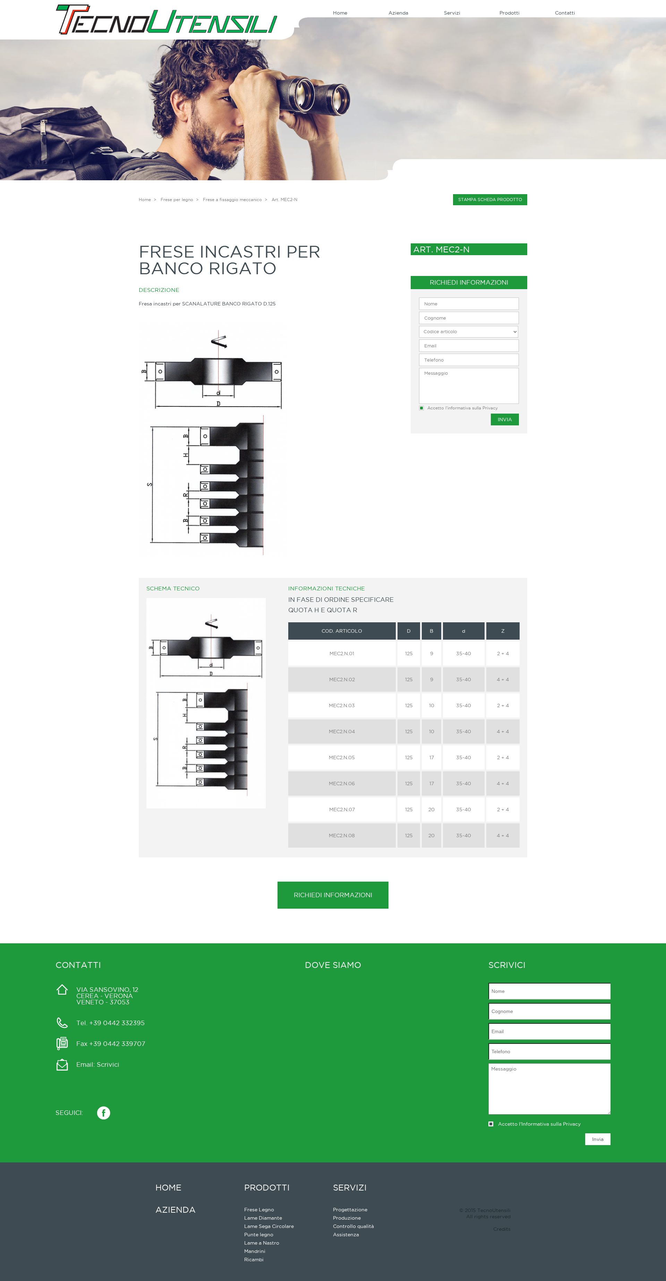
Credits (502, 1229)
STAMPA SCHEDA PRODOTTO (490, 199)
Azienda (398, 13)
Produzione (347, 1217)
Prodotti (510, 13)
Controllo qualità (353, 1226)
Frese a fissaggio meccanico (232, 199)
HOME (168, 1187)
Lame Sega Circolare (269, 1226)
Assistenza (346, 1234)
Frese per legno (177, 199)
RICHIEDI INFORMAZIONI (333, 895)
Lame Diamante (263, 1217)
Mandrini (254, 1251)
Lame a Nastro (261, 1242)
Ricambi (254, 1259)
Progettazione (350, 1209)
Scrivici (108, 1064)
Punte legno (258, 1234)
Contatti (565, 13)
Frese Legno (259, 1209)
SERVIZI (350, 1187)
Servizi (452, 13)
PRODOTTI (267, 1187)
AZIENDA (175, 1209)
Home (340, 13)
